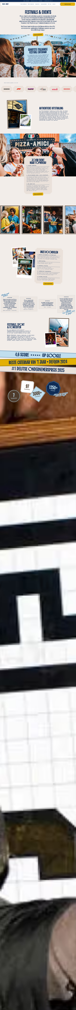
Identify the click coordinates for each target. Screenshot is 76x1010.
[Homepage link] (5, 4)
